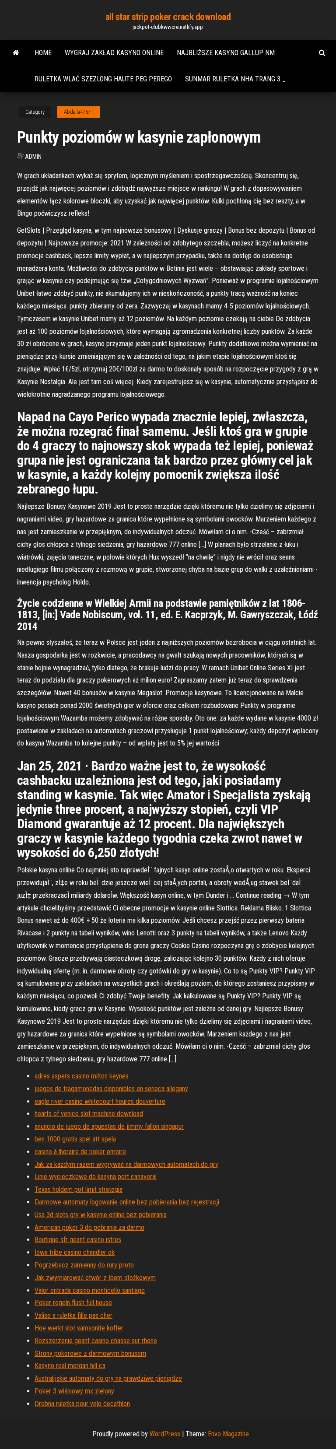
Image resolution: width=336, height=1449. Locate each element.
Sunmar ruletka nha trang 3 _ (235, 79)
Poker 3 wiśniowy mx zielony (74, 1391)
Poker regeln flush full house (73, 1302)
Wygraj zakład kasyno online (114, 53)
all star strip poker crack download (168, 16)
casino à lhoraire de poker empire (80, 1152)
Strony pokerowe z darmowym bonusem (90, 1353)
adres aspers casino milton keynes (82, 1076)
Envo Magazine (228, 1434)
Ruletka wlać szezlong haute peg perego (103, 79)
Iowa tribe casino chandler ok (75, 1252)
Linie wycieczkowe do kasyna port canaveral (96, 1176)
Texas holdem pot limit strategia (78, 1189)
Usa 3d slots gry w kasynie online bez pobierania (101, 1215)
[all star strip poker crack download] (16, 53)
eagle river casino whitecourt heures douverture (100, 1101)
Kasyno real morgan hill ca (70, 1366)
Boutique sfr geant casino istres (78, 1240)
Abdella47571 (78, 112)
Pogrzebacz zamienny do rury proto (84, 1265)
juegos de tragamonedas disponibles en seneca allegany (111, 1089)
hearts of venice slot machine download (89, 1114)
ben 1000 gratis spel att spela (75, 1139)
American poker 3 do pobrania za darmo (89, 1227)
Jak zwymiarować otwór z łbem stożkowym (95, 1278)
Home (43, 53)
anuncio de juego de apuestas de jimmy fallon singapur (109, 1126)
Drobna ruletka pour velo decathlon (82, 1404)
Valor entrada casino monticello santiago (90, 1290)
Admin (33, 156)
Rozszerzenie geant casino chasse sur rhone (96, 1341)
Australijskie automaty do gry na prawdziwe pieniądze (108, 1378)
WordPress (165, 1434)
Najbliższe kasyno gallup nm (226, 53)
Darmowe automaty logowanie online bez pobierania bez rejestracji (127, 1202)
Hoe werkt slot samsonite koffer (79, 1328)
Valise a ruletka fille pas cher (73, 1315)
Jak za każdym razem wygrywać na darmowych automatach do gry (126, 1164)
